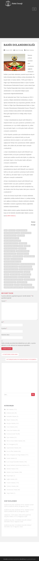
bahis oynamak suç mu (10, 235)
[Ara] (33, 394)
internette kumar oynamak (11, 269)
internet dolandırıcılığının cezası (12, 261)
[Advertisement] (19, 24)
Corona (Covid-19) (12, 434)
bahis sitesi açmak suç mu (11, 243)
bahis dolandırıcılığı (22, 230)
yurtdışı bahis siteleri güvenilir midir (13, 287)
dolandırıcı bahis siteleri (22, 251)
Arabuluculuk (10, 413)
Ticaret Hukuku (11, 483)
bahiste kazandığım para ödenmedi (13, 246)
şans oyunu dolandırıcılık (10, 277)
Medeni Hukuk (11, 469)
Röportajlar (10, 476)
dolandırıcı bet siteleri (10, 253)
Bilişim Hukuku (30, 50)
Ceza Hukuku (10, 427)
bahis (5, 230)
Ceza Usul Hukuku (12, 430)
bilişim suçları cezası (9, 251)
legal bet (6, 274)
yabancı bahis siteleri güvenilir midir (13, 279)
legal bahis (27, 272)
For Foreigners (11, 444)
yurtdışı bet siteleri (29, 287)
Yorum (3, 301)
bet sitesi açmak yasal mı (10, 248)
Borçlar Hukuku (11, 423)
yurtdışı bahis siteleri (26, 285)
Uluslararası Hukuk (12, 490)
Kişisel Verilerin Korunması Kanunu (17, 465)
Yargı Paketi (10, 493)
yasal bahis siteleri (22, 282)
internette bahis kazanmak (27, 264)
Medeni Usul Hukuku (13, 472)
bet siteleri (27, 246)
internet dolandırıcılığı (16, 259)
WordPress (23, 559)
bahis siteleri (21, 235)
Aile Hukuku (10, 409)
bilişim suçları (22, 248)
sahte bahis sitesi (26, 274)
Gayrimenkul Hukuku (13, 448)
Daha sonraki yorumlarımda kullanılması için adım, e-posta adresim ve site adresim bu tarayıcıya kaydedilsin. (18, 344)
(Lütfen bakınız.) (11, 215)
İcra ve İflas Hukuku (12, 451)
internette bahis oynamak (10, 266)
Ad (2, 322)
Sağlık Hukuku (11, 479)
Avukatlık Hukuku (11, 416)
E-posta (4, 328)
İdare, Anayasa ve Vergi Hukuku (16, 455)
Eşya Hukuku (10, 437)
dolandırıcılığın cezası (22, 253)
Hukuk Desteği (19, 50)
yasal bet (17, 285)
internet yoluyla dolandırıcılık (11, 264)
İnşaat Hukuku (11, 458)
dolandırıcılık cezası (18, 256)
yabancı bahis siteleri (24, 277)
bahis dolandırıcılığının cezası (11, 233)
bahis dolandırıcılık (26, 233)
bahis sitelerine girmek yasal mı (12, 240)
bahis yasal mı (22, 243)
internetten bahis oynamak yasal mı (13, 272)
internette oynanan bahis (26, 269)
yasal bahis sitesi (8, 285)
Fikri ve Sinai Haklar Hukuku (14, 441)
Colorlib (5, 559)
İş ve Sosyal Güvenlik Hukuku (15, 462)
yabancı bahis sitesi (29, 279)
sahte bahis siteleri (15, 274)
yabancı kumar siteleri (10, 282)
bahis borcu (12, 230)
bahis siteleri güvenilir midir (11, 238)
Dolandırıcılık (7, 256)
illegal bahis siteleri (29, 256)
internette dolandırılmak (25, 266)
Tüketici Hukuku (11, 486)
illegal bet (6, 259)
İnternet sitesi (5, 335)
